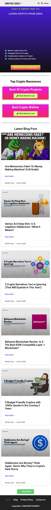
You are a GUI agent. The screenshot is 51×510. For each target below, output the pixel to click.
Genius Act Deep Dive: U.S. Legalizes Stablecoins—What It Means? (22, 226)
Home (8, 500)
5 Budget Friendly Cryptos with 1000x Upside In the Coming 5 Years (23, 405)
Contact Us (41, 500)
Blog (16, 500)
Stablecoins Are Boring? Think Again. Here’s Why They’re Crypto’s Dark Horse (25, 466)
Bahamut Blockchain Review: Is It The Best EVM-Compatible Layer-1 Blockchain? (25, 344)
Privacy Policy (27, 500)
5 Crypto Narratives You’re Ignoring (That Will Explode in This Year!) (25, 286)
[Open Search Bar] (38, 3)
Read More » (9, 176)
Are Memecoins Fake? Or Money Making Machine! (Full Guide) (23, 168)
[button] (25, 491)
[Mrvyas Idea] (13, 3)
